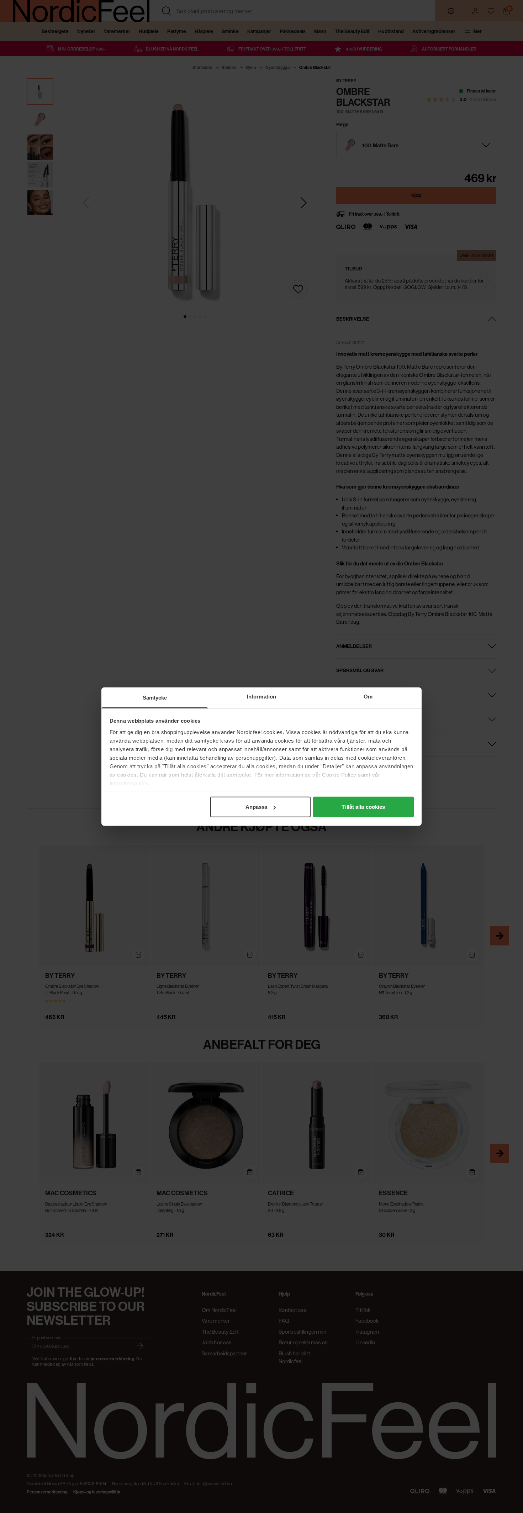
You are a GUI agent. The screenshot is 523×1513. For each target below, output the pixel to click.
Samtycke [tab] (155, 698)
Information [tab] (261, 697)
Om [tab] (368, 697)
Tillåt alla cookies (363, 807)
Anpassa (256, 807)
